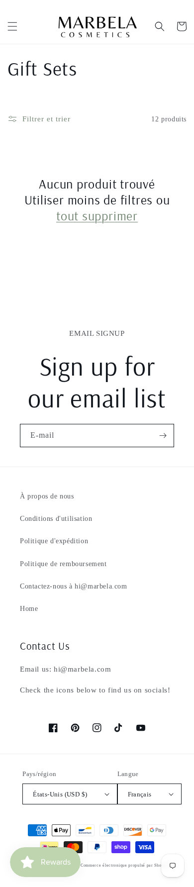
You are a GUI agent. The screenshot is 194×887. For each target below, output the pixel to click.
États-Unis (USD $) (60, 794)
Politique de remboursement (63, 564)
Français (140, 794)
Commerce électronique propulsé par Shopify (125, 865)
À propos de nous (47, 496)
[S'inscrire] (163, 435)
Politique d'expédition (54, 541)
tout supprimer (97, 216)
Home (29, 608)
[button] (12, 26)
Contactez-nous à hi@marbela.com (73, 586)
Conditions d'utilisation (56, 518)
